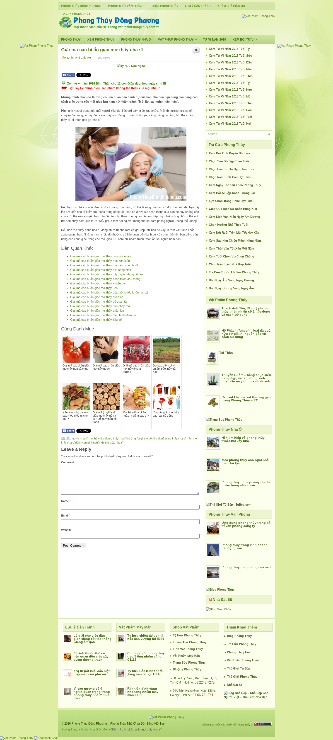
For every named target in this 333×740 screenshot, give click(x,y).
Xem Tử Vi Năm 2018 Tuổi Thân (231, 103)
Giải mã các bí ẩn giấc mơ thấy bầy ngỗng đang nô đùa (106, 274)
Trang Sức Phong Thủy (189, 662)
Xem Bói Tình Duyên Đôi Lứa (229, 153)
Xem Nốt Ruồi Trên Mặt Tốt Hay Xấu (234, 232)
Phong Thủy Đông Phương (81, 6)
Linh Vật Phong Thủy (188, 649)
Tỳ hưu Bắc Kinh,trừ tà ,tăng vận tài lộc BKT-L (145, 672)
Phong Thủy (71, 39)
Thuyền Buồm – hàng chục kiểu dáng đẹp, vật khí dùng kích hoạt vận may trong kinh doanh (246, 378)
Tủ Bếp (245, 668)
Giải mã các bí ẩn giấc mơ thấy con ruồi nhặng (101, 256)
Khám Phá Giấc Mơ (231, 6)
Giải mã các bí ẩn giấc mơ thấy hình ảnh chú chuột (104, 265)
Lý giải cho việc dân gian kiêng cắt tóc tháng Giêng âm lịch (92, 639)
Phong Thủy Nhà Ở (136, 39)
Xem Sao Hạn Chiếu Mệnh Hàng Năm (235, 240)
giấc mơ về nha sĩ (76, 438)
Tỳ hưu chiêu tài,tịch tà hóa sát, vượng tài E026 (145, 637)
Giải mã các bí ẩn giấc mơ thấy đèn (94, 288)
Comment (67, 462)
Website (66, 530)
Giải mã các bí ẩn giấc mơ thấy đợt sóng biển (100, 270)
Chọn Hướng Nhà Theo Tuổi (228, 224)
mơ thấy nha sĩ (98, 438)
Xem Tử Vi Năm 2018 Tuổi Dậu (230, 110)
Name (66, 501)
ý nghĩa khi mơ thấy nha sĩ (107, 442)
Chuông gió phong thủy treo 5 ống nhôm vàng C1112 (146, 656)
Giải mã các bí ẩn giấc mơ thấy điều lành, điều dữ (103, 315)
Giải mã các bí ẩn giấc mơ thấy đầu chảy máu (100, 306)
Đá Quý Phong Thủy (187, 669)
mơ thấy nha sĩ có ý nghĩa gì (125, 438)
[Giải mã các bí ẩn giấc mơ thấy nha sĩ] (130, 164)
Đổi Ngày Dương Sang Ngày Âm (231, 288)
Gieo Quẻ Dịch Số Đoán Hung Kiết (233, 209)
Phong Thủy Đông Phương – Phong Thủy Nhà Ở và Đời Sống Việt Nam (119, 723)
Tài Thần (226, 352)
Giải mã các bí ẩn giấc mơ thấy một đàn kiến (100, 260)
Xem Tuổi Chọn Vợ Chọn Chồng (231, 256)
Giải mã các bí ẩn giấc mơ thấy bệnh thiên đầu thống (105, 279)
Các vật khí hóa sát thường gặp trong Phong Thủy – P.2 (246, 398)
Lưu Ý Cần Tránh (198, 6)
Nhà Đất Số (222, 600)
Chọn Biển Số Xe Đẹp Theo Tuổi (231, 169)
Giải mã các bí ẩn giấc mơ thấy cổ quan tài (98, 301)
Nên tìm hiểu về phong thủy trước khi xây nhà (243, 439)
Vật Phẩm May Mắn (186, 656)
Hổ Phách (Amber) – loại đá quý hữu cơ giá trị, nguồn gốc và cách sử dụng (246, 334)
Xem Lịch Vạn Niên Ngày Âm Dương (234, 216)
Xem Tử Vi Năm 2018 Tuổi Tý (229, 49)
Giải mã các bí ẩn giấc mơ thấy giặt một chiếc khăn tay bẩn (109, 292)
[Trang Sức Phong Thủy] (224, 419)
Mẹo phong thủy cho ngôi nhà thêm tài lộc (245, 461)
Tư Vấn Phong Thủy (75, 13)
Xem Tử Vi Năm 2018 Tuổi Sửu (230, 55)
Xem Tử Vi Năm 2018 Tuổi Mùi (230, 96)
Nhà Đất (232, 685)
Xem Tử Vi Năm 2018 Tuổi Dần (230, 62)
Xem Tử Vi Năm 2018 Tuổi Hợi (230, 123)
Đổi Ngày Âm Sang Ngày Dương (231, 280)
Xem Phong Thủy (100, 39)
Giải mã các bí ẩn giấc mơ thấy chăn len (97, 310)
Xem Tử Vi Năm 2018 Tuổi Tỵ (229, 83)
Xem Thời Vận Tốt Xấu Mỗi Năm (231, 248)
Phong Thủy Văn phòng (125, 6)
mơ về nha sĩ (152, 438)
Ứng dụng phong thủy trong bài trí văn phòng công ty (246, 524)
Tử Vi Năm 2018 (214, 39)
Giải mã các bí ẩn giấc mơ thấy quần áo (96, 297)
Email (65, 515)
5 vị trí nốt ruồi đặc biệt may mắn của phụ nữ (92, 672)
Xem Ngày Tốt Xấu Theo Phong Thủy (235, 185)
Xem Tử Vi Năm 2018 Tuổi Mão (230, 69)
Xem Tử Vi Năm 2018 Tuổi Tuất (230, 117)
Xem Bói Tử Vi (245, 39)
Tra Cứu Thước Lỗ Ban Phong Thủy (234, 272)
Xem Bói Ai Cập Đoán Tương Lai (232, 193)
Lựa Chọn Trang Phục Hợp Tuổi (231, 201)
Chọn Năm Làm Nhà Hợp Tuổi (230, 264)
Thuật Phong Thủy (164, 6)
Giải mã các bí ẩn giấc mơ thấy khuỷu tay (98, 283)
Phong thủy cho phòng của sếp (246, 567)
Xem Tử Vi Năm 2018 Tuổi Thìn (231, 76)
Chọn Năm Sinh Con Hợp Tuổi (230, 177)
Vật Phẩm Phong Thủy (177, 39)
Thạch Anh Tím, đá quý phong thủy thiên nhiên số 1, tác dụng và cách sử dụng (246, 311)
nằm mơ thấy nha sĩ (173, 438)
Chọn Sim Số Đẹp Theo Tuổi (229, 161)
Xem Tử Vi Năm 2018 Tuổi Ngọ (230, 89)
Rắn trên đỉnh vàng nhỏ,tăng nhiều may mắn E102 (142, 692)
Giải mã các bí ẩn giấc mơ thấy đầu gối (96, 319)
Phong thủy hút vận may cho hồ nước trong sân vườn (246, 483)
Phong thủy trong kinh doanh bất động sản (245, 546)
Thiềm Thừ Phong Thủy (189, 642)
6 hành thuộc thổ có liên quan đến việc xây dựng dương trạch (91, 656)
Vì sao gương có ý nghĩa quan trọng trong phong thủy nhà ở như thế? (92, 693)
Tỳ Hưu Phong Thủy (187, 635)
